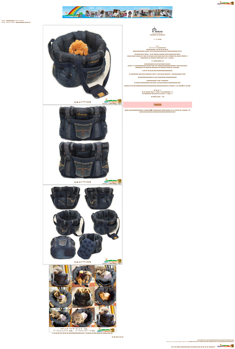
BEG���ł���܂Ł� (157, 61)
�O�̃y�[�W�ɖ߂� (117, 337)
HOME (3, 20)
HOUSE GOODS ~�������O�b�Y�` (18, 22)
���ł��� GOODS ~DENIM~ (15, 20)
